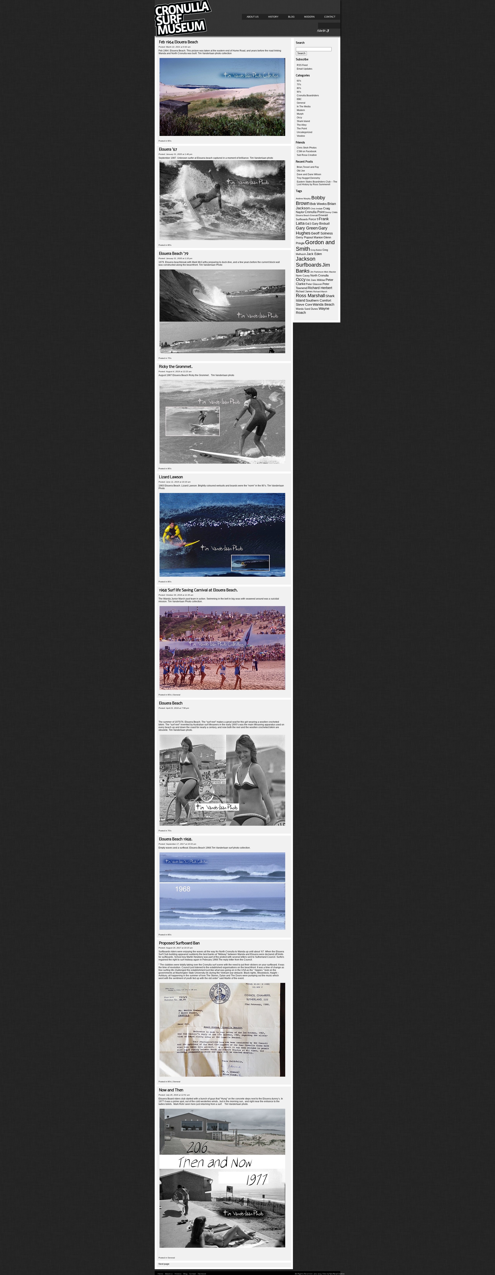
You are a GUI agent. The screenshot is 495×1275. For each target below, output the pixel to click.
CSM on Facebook (306, 151)
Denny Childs (331, 212)
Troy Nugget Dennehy (308, 178)
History (273, 16)
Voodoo (301, 136)
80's (169, 245)
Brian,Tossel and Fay (308, 167)
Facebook (202, 1274)
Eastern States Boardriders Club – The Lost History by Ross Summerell (317, 183)
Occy (299, 117)
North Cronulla (319, 275)
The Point (302, 128)
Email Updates (304, 68)
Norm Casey (303, 275)
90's (299, 91)
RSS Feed (302, 65)
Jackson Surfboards (309, 262)
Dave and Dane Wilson (309, 174)
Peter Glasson (314, 284)
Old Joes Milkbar (315, 280)
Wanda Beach (323, 304)
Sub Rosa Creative (307, 155)
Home (160, 1274)
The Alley (301, 125)
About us (253, 16)
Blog (291, 16)
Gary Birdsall (321, 223)
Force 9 (313, 219)
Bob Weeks (318, 204)
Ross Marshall (310, 295)
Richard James (304, 291)
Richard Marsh (320, 291)
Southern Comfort (318, 300)
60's (169, 141)
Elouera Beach (303, 215)
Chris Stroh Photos (307, 147)
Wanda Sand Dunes (307, 308)
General (176, 695)
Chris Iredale (317, 208)
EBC (299, 99)
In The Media (304, 106)
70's (169, 358)
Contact (329, 16)
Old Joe (301, 170)
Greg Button (316, 250)
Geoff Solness (322, 233)
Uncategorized (304, 132)
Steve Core (304, 304)
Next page (164, 1264)
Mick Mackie (330, 272)
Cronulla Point (314, 212)
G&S (308, 223)
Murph (300, 114)
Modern (309, 16)
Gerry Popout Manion (309, 237)
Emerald (314, 215)
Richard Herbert (320, 288)
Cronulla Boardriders (308, 95)
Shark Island (303, 121)
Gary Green (307, 228)
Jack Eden (314, 254)
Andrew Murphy (303, 198)
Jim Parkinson (316, 272)
